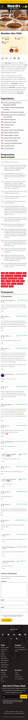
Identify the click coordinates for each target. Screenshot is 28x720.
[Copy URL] (6, 58)
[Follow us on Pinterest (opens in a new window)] (25, 635)
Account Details (18, 676)
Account (18, 670)
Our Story (3, 672)
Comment (4, 581)
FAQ (2, 679)
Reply (2, 311)
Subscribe (23, 696)
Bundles (3, 654)
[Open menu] (2, 6)
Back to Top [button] (14, 629)
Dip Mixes (3, 656)
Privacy (21, 711)
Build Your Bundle (5, 660)
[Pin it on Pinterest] (18, 58)
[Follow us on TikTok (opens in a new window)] (3, 635)
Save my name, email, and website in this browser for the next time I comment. (13, 615)
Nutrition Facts (4, 676)
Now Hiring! (3, 674)
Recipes (18, 645)
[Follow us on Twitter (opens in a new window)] (11, 639)
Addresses (17, 674)
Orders (16, 672)
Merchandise (4, 662)
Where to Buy (4, 667)
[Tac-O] (16, 51)
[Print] (2, 58)
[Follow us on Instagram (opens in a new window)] (14, 635)
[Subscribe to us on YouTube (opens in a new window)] (20, 635)
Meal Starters (4, 658)
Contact (3, 681)
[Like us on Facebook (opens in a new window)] (8, 635)
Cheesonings (4, 649)
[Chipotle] (12, 51)
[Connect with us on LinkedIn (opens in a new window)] (17, 639)
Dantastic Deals (4, 664)
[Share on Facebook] (14, 58)
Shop (3, 645)
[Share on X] (10, 58)
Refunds (17, 711)
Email (3, 607)
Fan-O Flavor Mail (19, 679)
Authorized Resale (8, 713)
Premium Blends (5, 647)
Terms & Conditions (9, 711)
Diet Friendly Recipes (20, 647)
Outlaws (3, 651)
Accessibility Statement (18, 713)
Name (3, 599)
